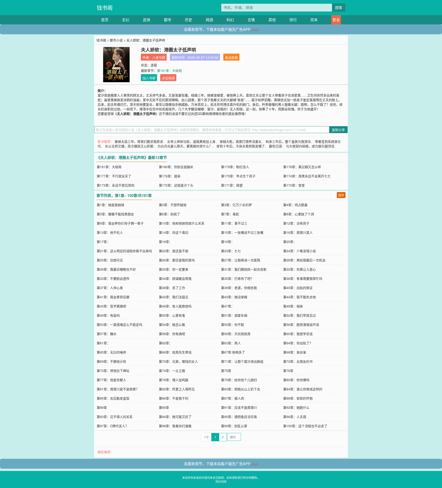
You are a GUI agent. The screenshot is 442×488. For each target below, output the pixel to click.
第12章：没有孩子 (296, 223)
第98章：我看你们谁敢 (175, 426)
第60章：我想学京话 (298, 333)
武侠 (146, 19)
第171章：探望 (232, 185)
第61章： (103, 343)
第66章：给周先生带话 (175, 352)
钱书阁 (105, 7)
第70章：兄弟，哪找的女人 (178, 361)
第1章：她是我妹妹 (110, 204)
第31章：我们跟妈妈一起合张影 (244, 269)
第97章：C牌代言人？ (112, 426)
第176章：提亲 (169, 176)
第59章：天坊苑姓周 (235, 333)
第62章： (165, 343)
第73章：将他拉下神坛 (113, 370)
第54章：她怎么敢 (172, 324)
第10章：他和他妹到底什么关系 (181, 223)
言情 (251, 19)
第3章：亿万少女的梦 (236, 204)
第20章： (290, 241)
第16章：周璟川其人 (298, 232)
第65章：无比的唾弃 (111, 352)
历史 (188, 19)
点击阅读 (168, 78)
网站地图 (221, 481)
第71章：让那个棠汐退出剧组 (242, 361)
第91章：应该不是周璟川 (239, 407)
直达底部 (231, 57)
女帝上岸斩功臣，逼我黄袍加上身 (191, 141)
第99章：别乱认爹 (234, 426)
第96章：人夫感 (294, 416)
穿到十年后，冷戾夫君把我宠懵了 (240, 146)
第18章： (165, 241)
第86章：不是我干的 (173, 398)
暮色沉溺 (275, 146)
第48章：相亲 (293, 306)
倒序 (341, 195)
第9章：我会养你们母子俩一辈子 (120, 223)
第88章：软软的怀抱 (298, 398)
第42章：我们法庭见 (173, 297)
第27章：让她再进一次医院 (240, 260)
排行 (293, 19)
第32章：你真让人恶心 (299, 269)
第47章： (227, 306)
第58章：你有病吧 (172, 333)
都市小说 (116, 40)
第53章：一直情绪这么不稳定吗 (119, 324)
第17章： (103, 241)
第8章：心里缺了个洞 (298, 214)
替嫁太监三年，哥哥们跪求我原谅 (139, 141)
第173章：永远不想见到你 (115, 185)
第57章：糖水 (106, 333)
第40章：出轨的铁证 (298, 287)
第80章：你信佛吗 (296, 379)
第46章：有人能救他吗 (175, 306)
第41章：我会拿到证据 (113, 297)
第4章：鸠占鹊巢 (295, 204)
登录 (336, 19)
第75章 (226, 370)
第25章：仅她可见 (110, 260)
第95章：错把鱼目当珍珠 (239, 416)
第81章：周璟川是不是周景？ (118, 389)
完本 (314, 19)
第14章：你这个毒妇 (173, 232)
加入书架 (148, 78)
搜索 (338, 7)
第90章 (164, 407)
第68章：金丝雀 (294, 352)
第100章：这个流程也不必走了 (305, 426)
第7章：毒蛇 (230, 214)
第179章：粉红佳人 (235, 166)
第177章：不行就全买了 (114, 176)
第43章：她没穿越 (234, 297)
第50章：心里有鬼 (172, 315)
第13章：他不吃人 (110, 232)
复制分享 (338, 129)
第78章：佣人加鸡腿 (173, 379)
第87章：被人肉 (232, 398)
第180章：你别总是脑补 (176, 166)
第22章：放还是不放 (173, 250)
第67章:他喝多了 (233, 352)
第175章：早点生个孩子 (238, 176)
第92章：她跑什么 (296, 407)
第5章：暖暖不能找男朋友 (115, 214)
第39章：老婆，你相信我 (239, 287)
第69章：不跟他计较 (111, 361)
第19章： (227, 241)
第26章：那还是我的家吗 (177, 260)
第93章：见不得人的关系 (115, 416)
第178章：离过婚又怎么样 (302, 166)
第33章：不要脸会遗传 (113, 278)
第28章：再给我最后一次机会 (304, 260)
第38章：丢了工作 (172, 287)
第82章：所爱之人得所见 (177, 389)
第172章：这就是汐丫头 (176, 185)
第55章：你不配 (232, 324)
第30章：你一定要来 (173, 269)
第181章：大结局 (169, 70)
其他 (272, 19)
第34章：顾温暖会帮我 (175, 278)
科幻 (230, 19)
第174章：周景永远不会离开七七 (307, 176)
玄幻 (125, 19)
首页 (104, 19)
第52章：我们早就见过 (299, 315)
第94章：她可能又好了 (175, 416)
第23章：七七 (231, 250)
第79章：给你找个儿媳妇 (239, 379)
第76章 (288, 370)
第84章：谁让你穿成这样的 (302, 389)
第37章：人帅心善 (110, 287)
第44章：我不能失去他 (299, 297)
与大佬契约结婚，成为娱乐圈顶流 (310, 146)
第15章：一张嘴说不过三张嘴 (242, 232)
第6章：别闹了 (169, 214)
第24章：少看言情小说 (299, 250)
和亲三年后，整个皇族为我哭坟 (288, 141)
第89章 (102, 407)
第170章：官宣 (294, 185)
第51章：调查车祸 (234, 315)
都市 (167, 19)
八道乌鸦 (158, 57)
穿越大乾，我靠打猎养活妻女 (241, 141)
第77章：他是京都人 (111, 379)
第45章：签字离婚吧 (111, 306)
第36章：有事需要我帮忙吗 (302, 278)
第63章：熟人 (231, 343)
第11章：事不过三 (234, 223)
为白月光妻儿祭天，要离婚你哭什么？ (184, 146)
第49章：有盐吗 (108, 315)
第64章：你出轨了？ (298, 343)
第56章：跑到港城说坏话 (301, 324)
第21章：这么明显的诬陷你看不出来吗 (124, 250)
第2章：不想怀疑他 (172, 204)
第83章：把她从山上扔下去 (240, 389)
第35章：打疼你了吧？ (237, 278)
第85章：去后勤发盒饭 (113, 398)
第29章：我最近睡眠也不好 (116, 269)
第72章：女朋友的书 (298, 361)
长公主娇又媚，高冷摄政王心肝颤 (129, 146)
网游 (209, 19)
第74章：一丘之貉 (172, 370)
